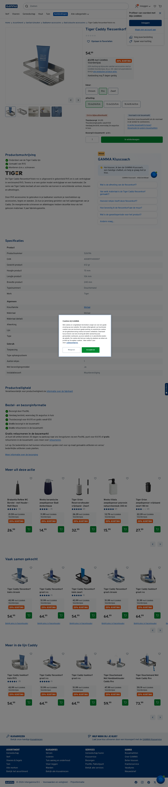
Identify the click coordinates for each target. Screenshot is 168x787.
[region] (85, 336)
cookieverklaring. (72, 343)
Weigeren (71, 350)
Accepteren (90, 350)
